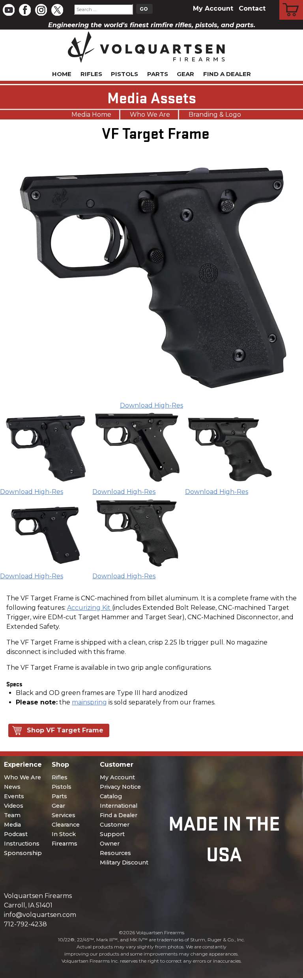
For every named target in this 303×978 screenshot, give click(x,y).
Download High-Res (151, 405)
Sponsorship (23, 853)
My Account (213, 8)
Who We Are (150, 114)
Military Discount (124, 862)
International (118, 805)
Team (12, 815)
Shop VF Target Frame (65, 730)
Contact (252, 8)
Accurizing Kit (89, 607)
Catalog (111, 796)
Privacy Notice (120, 786)
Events (14, 796)
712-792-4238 (25, 924)
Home (61, 74)
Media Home (91, 114)
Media (12, 824)
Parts (157, 74)
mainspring (89, 702)
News (12, 786)
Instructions (21, 843)
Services (63, 815)
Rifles (91, 74)
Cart (291, 1)
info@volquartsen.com (40, 914)
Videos (13, 805)
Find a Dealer (227, 74)
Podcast (16, 834)
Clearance (66, 824)
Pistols (124, 74)
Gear (185, 74)
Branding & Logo (215, 114)
